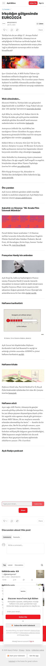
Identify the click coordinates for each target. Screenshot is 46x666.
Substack (12, 661)
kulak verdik (31, 293)
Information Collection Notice (30, 633)
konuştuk (36, 152)
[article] (23, 575)
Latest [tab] (10, 565)
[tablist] (11, 537)
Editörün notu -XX (10, 571)
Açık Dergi (16, 245)
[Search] (42, 565)
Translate (6, 9)
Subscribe (33, 3)
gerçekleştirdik (23, 166)
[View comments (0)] (12, 30)
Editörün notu (8, 585)
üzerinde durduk (34, 108)
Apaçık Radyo (12, 22)
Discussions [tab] (19, 565)
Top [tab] (4, 565)
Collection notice (38, 650)
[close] (39, 589)
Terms (28, 650)
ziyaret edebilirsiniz (23, 197)
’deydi (22, 245)
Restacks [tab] (16, 537)
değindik (8, 88)
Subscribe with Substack (24, 625)
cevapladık (26, 137)
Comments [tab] (7, 537)
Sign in (41, 3)
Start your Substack (17, 656)
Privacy (21, 650)
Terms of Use (35, 630)
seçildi (21, 354)
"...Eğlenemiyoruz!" (9, 574)
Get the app (34, 656)
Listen (41, 24)
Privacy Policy (24, 635)
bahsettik (30, 123)
